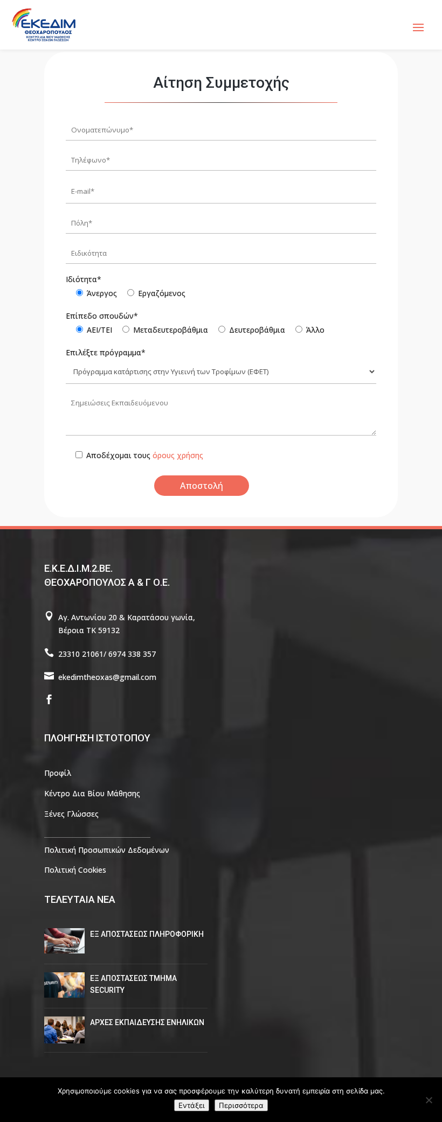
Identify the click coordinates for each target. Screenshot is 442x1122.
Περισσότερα (241, 1105)
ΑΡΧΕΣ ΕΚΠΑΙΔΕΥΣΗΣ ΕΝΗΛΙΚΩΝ (147, 1022)
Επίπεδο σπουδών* (102, 316)
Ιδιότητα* (83, 279)
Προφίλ (57, 773)
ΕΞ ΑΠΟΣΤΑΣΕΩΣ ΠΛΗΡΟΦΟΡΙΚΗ (147, 934)
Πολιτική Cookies (75, 870)
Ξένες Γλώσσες (71, 814)
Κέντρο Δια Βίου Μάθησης (92, 793)
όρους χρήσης (178, 455)
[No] (428, 1100)
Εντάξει (191, 1105)
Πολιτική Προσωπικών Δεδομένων (106, 850)
